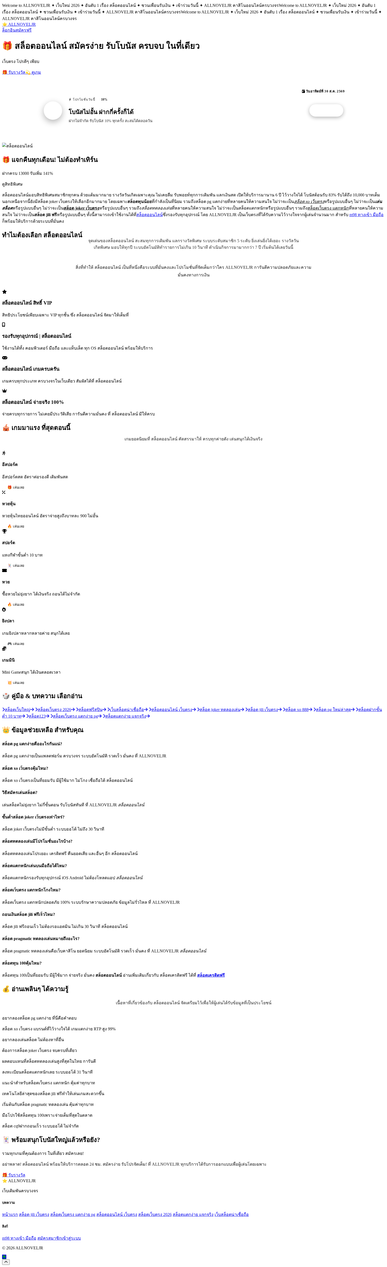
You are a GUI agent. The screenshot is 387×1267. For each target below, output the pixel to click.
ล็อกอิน (9, 30)
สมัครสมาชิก (49, 1238)
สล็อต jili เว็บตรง (34, 1214)
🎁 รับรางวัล (13, 72)
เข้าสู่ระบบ (71, 1238)
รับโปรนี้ (329, 110)
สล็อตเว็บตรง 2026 (155, 1214)
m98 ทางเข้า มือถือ (366, 214)
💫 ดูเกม (33, 72)
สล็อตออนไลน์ (149, 214)
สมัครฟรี (24, 30)
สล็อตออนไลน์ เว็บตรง (116, 1214)
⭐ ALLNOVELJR (19, 24)
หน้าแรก (10, 1214)
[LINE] (4, 1257)
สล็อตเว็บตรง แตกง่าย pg (72, 1214)
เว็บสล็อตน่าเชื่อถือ (232, 1214)
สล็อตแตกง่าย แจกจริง (193, 1214)
